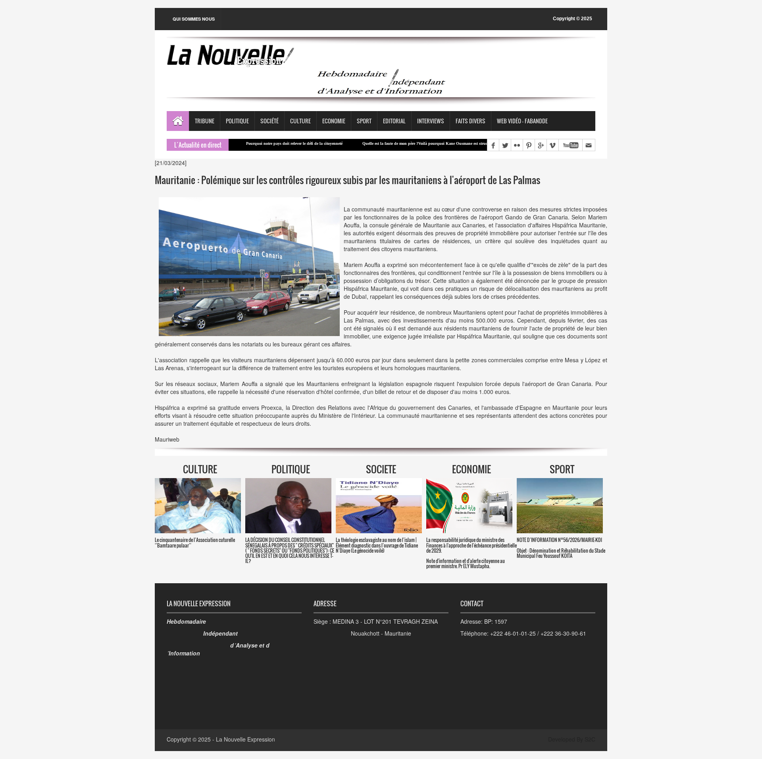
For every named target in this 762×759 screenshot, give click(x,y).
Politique (237, 121)
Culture (300, 121)
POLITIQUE (290, 469)
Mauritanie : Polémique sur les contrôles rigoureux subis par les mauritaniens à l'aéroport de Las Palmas (347, 180)
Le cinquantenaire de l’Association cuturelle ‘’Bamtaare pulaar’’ (195, 542)
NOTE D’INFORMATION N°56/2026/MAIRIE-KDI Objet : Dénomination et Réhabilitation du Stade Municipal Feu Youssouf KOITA (561, 547)
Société (269, 121)
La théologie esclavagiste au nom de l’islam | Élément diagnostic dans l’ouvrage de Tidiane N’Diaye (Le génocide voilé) (377, 544)
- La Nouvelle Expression (243, 739)
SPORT (562, 469)
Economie (333, 121)
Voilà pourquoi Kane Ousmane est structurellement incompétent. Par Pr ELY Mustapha (460, 143)
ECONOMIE (471, 469)
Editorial (394, 121)
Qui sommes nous (194, 19)
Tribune (204, 121)
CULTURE (200, 469)
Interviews (430, 121)
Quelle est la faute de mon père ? (357, 143)
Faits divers (470, 121)
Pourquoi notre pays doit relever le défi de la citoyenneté (261, 143)
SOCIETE (381, 469)
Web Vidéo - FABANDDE (522, 121)
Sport (364, 121)
